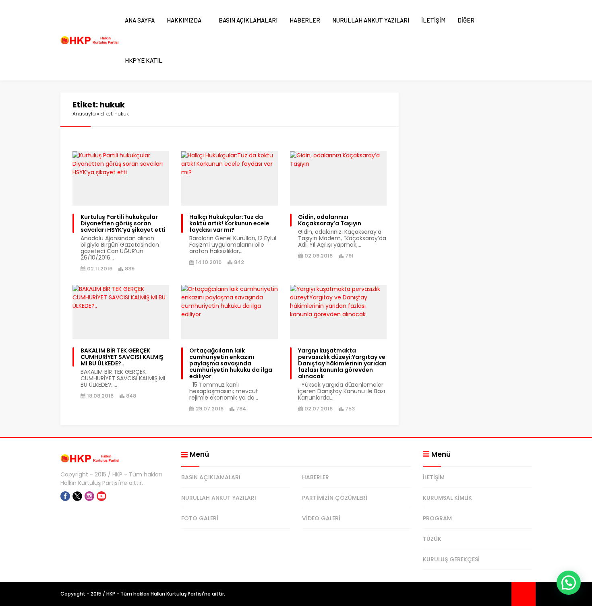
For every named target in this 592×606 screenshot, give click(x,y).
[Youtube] (101, 496)
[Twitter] (77, 496)
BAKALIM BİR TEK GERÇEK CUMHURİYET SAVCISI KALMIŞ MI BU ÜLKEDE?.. (122, 357)
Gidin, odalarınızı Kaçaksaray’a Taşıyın (329, 220)
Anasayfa (84, 113)
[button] (569, 583)
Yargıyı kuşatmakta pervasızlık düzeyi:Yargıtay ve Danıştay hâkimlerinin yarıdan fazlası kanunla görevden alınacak (342, 363)
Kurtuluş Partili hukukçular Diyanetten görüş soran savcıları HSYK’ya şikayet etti (123, 223)
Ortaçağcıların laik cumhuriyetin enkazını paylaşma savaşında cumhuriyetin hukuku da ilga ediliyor (230, 363)
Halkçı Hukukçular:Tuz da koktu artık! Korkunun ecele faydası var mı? (229, 223)
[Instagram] (89, 496)
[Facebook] (65, 496)
